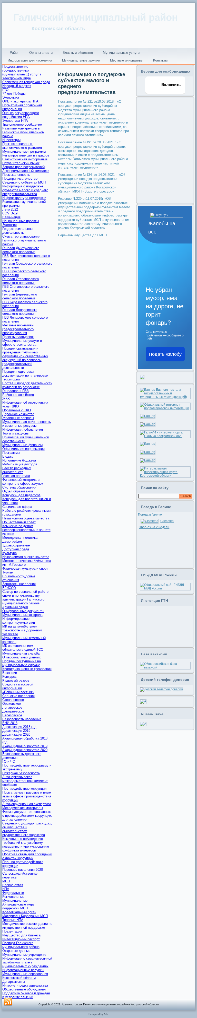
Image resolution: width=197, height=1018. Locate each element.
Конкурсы (9, 676)
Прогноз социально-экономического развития (22, 146)
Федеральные (13, 893)
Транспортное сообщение (22, 124)
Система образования (19, 487)
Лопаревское (12, 707)
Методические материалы (22, 808)
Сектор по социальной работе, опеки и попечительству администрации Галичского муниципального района (26, 597)
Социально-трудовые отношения (18, 578)
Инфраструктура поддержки (24, 198)
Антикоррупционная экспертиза (26, 804)
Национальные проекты (20, 221)
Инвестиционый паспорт (21, 939)
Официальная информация (23, 449)
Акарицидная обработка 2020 (24, 750)
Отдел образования (17, 491)
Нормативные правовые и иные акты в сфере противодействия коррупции (26, 796)
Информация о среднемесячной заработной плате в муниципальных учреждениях (27, 962)
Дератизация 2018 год (19, 727)
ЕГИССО (9, 588)
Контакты (160, 60)
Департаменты (13, 982)
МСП (6, 881)
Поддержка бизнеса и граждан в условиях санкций (26, 995)
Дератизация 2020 (16, 734)
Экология (9, 225)
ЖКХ (6, 399)
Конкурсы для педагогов (21, 495)
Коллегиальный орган (19, 912)
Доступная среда (15, 549)
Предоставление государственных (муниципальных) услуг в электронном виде (22, 72)
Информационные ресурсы (23, 970)
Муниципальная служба (21, 653)
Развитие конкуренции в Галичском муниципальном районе (23, 132)
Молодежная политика (19, 538)
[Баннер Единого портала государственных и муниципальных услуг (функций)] (165, 397)
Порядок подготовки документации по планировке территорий (25, 375)
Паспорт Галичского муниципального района (21, 945)
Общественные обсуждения (24, 989)
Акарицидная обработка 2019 (24, 746)
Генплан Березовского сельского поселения (19, 296)
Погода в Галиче (150, 514)
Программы (11, 453)
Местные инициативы (126, 60)
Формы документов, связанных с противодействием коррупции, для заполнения (27, 815)
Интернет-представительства (25, 985)
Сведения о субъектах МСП (24, 182)
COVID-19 (9, 213)
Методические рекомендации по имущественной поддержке (27, 925)
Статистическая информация (24, 159)
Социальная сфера (17, 507)
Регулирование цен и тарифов (25, 155)
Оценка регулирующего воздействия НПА (20, 115)
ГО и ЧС (8, 761)
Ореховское (11, 704)
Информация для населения (30, 60)
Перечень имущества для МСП (82, 235)
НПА (5, 889)
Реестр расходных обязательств (16, 470)
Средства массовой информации (17, 686)
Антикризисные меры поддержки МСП (18, 906)
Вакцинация (11, 217)
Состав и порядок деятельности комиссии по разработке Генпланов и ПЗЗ (27, 387)
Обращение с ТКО (16, 410)
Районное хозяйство (18, 395)
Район (14, 53)
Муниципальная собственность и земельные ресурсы (26, 424)
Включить (170, 84)
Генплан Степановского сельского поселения (20, 281)
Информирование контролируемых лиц (18, 620)
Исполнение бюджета (19, 460)
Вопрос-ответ (12, 885)
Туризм (7, 572)
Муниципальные (14, 900)
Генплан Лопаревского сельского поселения (19, 312)
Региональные (13, 897)
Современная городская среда (26, 82)
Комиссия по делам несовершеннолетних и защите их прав (26, 530)
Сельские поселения (18, 696)
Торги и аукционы (15, 433)
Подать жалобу (165, 354)
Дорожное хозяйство (18, 414)
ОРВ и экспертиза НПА (20, 101)
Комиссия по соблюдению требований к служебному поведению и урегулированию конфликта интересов (25, 844)
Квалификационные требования (27, 669)
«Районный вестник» (18, 692)
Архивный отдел (15, 607)
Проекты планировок (18, 337)
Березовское (12, 715)
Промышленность (16, 175)
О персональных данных (21, 657)
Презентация (12, 931)
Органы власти (41, 53)
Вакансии (9, 673)
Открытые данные (16, 951)
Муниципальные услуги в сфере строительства (22, 342)
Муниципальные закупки (81, 60)
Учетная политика (16, 476)
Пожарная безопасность (21, 773)
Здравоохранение (16, 545)
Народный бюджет (16, 86)
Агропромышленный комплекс (25, 171)
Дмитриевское (13, 711)
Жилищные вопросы (18, 418)
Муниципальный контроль (22, 615)
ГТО (5, 90)
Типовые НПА (12, 920)
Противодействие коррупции (24, 788)
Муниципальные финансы (22, 445)
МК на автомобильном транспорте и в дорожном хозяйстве (22, 630)
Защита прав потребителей (23, 167)
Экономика (10, 97)
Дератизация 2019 (16, 731)
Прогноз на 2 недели (154, 527)
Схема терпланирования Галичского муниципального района (24, 240)
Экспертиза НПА (15, 121)
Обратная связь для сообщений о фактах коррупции (27, 856)
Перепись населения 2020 (22, 870)
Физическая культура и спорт (25, 568)
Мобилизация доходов (19, 464)
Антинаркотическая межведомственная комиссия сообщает (25, 781)
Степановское (13, 700)
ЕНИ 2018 (9, 723)
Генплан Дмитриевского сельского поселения (20, 250)
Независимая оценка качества (25, 518)
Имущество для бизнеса (21, 935)
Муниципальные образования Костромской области (25, 976)
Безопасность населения (21, 719)
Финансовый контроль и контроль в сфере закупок (22, 481)
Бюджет (8, 456)
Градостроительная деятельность (17, 230)
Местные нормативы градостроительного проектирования (18, 329)
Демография (12, 541)
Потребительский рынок (21, 163)
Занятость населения (19, 584)
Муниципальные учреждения (24, 954)
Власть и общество (78, 53)
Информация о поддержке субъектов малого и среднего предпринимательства (25, 190)
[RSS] (8, 1002)
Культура (9, 553)
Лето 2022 (10, 209)
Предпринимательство (19, 178)
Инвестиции (11, 140)
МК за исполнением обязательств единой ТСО (22, 647)
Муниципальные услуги (121, 53)
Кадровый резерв (15, 680)
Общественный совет (19, 522)
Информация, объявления (22, 429)
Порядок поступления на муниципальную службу (21, 663)
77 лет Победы (13, 93)
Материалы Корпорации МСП (25, 916)
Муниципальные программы (24, 151)
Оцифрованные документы (23, 611)
